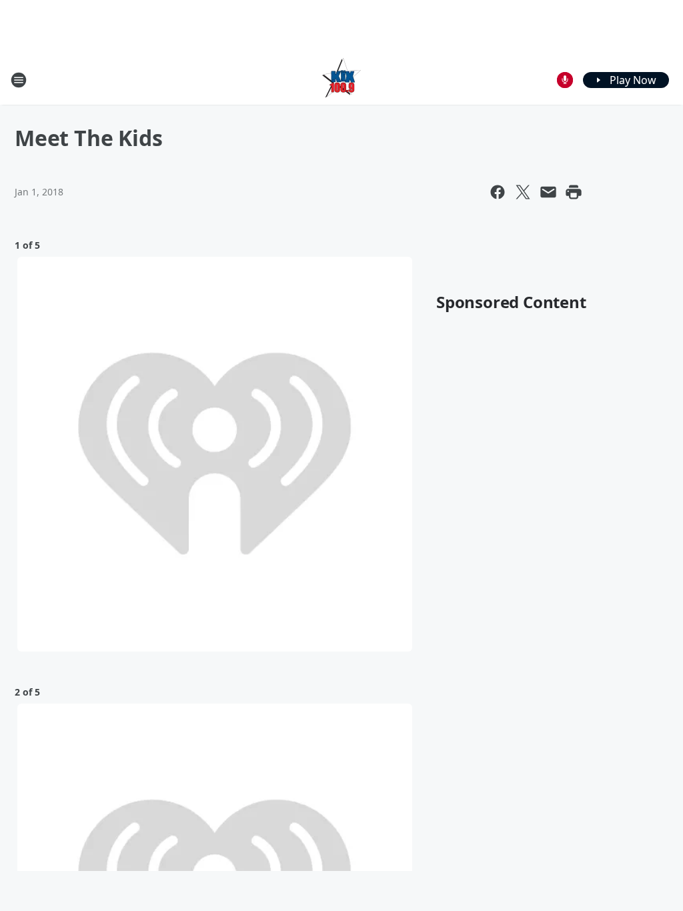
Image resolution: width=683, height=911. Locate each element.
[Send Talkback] (565, 80)
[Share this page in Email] (548, 192)
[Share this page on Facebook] (497, 192)
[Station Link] (341, 79)
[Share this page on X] (523, 192)
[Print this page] (573, 192)
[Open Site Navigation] (19, 80)
